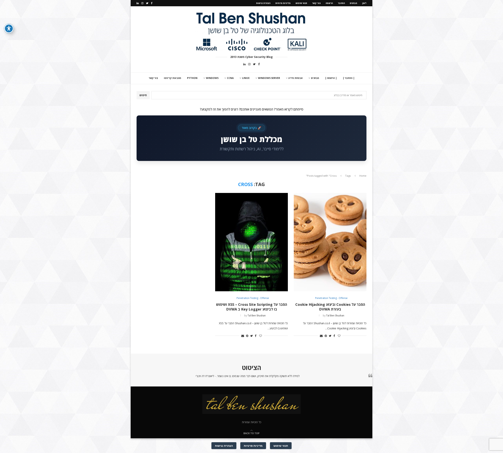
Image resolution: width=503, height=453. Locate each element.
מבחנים (353, 3)
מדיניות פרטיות (283, 3)
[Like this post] (339, 336)
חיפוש (143, 95)
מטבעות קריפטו (172, 78)
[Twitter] (147, 3)
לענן (364, 3)
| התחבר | (348, 78)
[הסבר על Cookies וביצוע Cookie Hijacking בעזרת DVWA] (330, 242)
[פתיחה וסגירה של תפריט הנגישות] (9, 28)
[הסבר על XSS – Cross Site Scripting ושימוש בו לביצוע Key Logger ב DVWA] (251, 242)
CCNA (230, 78)
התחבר (341, 3)
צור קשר (316, 3)
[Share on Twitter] (330, 336)
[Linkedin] (138, 3)
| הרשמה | (331, 78)
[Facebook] (151, 3)
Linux (246, 78)
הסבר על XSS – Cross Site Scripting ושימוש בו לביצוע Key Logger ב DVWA (251, 306)
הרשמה (329, 3)
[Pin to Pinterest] (326, 336)
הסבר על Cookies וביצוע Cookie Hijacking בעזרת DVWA (330, 306)
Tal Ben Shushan (335, 315)
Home (362, 175)
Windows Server (269, 78)
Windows (212, 78)
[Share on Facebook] (334, 336)
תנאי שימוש (301, 3)
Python (192, 78)
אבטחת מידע (295, 78)
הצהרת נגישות (263, 3)
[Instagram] (142, 3)
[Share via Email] (321, 336)
